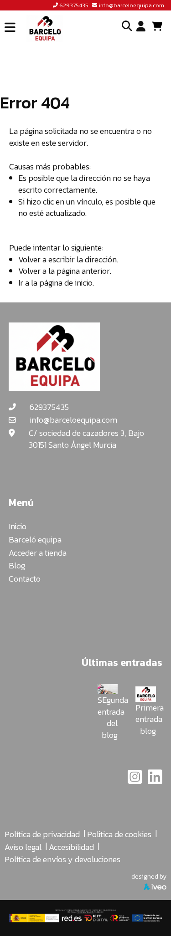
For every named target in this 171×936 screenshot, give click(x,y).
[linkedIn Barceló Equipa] (155, 780)
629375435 (73, 5)
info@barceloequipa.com (131, 5)
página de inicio (66, 282)
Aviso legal (23, 847)
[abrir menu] (10, 27)
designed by (148, 876)
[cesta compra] (160, 26)
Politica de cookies (119, 834)
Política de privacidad (42, 834)
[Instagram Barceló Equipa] (136, 780)
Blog (17, 565)
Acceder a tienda (38, 553)
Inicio (17, 526)
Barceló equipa (35, 539)
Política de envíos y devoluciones (62, 859)
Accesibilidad (71, 847)
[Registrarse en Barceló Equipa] (140, 26)
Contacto (25, 579)
